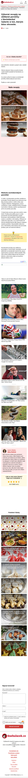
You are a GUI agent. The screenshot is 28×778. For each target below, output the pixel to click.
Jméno (4, 705)
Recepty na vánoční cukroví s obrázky (16, 6)
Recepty (14, 766)
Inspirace (13, 760)
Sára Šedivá (12, 452)
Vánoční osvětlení (14, 768)
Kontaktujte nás (13, 751)
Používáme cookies (13, 753)
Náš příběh (14, 757)
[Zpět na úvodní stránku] (11, 2)
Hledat (21, 3)
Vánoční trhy (14, 770)
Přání (13, 762)
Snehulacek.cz (4, 6)
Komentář (5, 692)
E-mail (4, 711)
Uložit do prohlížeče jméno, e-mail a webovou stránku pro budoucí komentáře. (15, 717)
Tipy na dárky (13, 764)
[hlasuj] (9, 482)
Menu (25, 3)
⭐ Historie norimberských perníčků (11, 59)
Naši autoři (14, 755)
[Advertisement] (14, 42)
